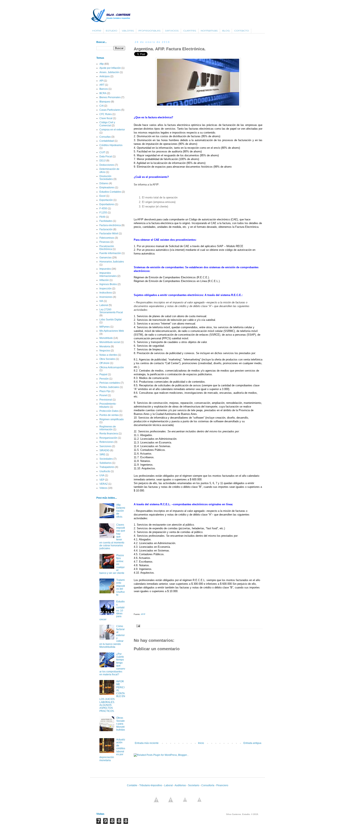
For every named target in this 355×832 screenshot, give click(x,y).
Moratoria (104, 346)
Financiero (222, 785)
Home (96, 31)
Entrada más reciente (147, 743)
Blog (226, 31)
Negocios (104, 350)
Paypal (103, 374)
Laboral (103, 305)
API (101, 80)
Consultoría (207, 785)
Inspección (105, 288)
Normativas (209, 31)
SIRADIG (104, 450)
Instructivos (105, 292)
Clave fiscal (105, 118)
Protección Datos (109, 411)
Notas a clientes (108, 354)
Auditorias (180, 785)
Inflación (104, 280)
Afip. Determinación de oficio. (120, 510)
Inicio (201, 743)
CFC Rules (105, 114)
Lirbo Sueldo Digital (110, 319)
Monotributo (106, 338)
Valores (128, 31)
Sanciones (105, 446)
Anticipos (104, 76)
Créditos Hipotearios (110, 145)
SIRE (102, 454)
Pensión (104, 378)
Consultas (105, 136)
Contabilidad (106, 140)
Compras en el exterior (112, 129)
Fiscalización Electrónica (106, 248)
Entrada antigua (252, 743)
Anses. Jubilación (109, 72)
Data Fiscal (105, 156)
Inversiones (105, 297)
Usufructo (104, 471)
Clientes (189, 31)
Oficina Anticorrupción (111, 367)
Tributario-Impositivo (150, 785)
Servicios (172, 31)
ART (101, 84)
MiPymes (104, 326)
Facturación (106, 229)
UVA (101, 475)
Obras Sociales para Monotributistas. (120, 725)
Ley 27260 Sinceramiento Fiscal (111, 311)
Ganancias (105, 257)
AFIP (142, 614)
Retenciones (106, 442)
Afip (101, 63)
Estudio (111, 31)
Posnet (103, 395)
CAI (101, 105)
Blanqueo (104, 101)
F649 (102, 216)
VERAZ (103, 483)
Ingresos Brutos (108, 284)
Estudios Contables (110, 191)
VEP (101, 479)
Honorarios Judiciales (111, 261)
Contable (132, 785)
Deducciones (106, 164)
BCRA (102, 93)
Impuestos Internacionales (108, 274)
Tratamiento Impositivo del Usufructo (120, 587)
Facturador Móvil (108, 233)
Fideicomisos (106, 237)
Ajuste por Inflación (110, 68)
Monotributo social (109, 342)
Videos (103, 488)
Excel (102, 195)
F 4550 (103, 208)
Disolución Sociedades (106, 178)
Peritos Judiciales (109, 387)
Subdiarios (105, 462)
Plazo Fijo (105, 391)
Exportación (106, 200)
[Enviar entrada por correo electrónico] (137, 626)
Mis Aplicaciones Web (111, 330)
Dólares (103, 183)
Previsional (105, 399)
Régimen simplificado (111, 419)
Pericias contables (109, 382)
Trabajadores (106, 467)
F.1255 (103, 212)
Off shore (104, 363)
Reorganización (108, 437)
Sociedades (106, 458)
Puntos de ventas (109, 415)
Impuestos (105, 268)
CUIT (102, 152)
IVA (101, 301)
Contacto (241, 31)
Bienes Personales (110, 97)
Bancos (103, 88)
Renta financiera (108, 433)
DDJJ (102, 160)
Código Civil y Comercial (107, 124)
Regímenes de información (107, 428)
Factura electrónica (110, 225)
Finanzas (104, 242)
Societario (193, 785)
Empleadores (106, 187)
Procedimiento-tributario (107, 405)
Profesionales (149, 31)
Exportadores (106, 204)
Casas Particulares (110, 109)
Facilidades (105, 221)
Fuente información (110, 253)
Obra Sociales (107, 359)
